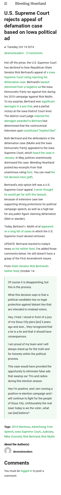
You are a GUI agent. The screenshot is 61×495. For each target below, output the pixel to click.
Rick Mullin (48, 436)
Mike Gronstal (13, 436)
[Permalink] (5, 47)
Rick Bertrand (31, 436)
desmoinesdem (14, 53)
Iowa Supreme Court (28, 431)
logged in (26, 471)
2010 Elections (21, 427)
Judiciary (47, 431)
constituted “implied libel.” (39, 130)
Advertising (38, 427)
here (29, 172)
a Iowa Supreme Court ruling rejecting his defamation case (29, 77)
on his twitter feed (23, 248)
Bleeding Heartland (30, 3)
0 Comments (34, 53)
